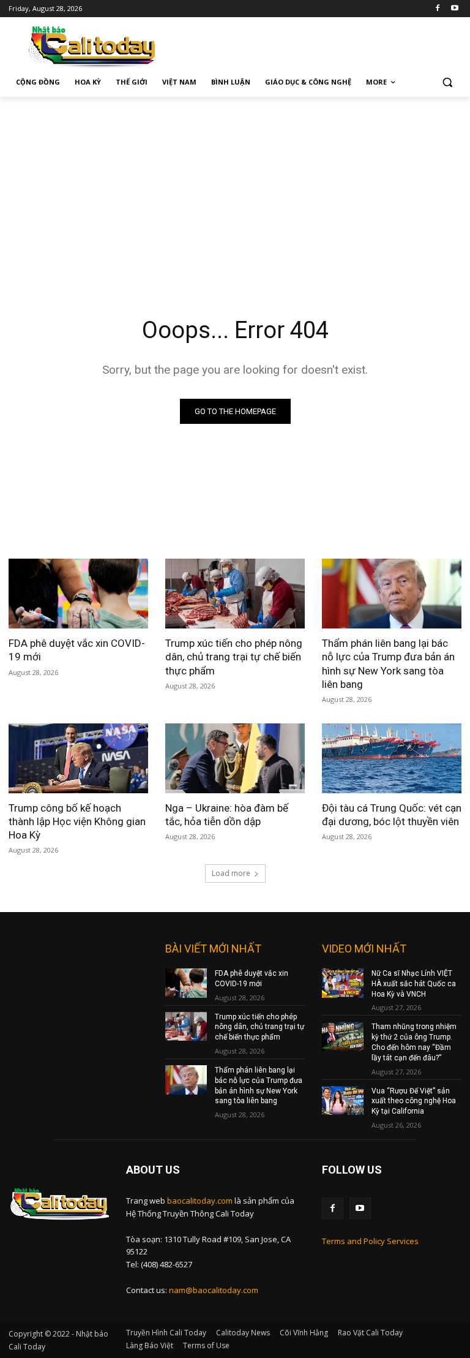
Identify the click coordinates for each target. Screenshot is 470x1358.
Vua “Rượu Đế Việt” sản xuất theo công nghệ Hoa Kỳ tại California (413, 1101)
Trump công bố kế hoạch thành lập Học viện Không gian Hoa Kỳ (77, 821)
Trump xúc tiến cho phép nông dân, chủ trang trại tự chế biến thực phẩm (233, 656)
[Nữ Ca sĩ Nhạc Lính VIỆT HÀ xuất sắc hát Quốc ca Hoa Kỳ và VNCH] (343, 983)
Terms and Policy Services (370, 1241)
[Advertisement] (235, 188)
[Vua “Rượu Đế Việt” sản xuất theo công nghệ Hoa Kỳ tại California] (343, 1100)
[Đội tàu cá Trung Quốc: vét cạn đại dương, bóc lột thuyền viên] (391, 758)
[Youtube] (454, 9)
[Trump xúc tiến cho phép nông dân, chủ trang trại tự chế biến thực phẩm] (235, 593)
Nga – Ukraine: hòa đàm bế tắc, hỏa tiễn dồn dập (226, 815)
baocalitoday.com (200, 1200)
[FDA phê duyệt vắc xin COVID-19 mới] (78, 593)
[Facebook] (437, 9)
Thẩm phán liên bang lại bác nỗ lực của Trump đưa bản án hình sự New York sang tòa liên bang (388, 663)
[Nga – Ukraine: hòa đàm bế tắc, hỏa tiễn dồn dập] (235, 758)
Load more (231, 873)
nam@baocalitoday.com (213, 1290)
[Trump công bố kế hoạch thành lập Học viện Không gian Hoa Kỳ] (78, 758)
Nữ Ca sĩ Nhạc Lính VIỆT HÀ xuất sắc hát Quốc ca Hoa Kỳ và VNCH (413, 983)
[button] (447, 82)
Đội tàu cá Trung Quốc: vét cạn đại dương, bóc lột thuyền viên (391, 815)
